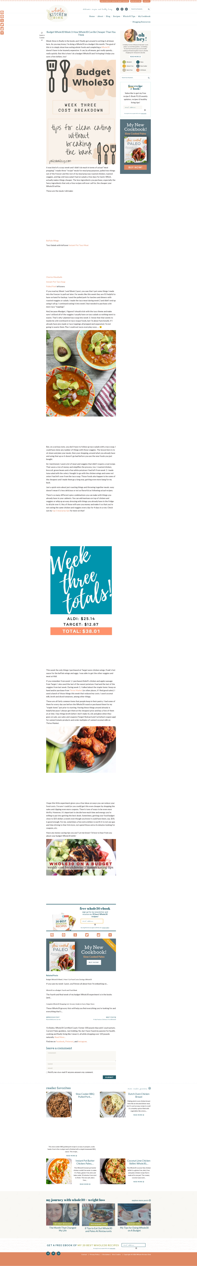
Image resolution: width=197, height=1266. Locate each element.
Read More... (60, 1037)
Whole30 (105, 47)
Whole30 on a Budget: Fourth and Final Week (61, 990)
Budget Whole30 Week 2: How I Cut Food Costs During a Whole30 (69, 979)
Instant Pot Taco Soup (55, 282)
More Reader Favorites (138, 1088)
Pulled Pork (51, 286)
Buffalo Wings (52, 240)
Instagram (82, 1041)
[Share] (2, 33)
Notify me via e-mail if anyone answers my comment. (70, 1072)
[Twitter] (2, 25)
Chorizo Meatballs (54, 277)
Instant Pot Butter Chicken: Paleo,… (85, 1162)
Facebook (60, 1041)
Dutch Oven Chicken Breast (138, 1095)
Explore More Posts (140, 1200)
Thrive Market (76, 690)
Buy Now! (94, 962)
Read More (134, 56)
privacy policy (105, 927)
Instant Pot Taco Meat (79, 245)
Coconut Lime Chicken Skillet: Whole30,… (138, 1162)
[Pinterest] (2, 16)
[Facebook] (2, 12)
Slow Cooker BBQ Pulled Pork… (85, 1095)
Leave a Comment (42, 37)
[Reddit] (2, 29)
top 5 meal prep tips (60, 510)
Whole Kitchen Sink (57, 13)
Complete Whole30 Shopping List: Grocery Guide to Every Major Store (70, 1004)
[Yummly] (2, 20)
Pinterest (69, 1041)
